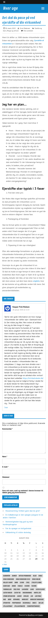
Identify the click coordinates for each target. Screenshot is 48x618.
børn (16, 582)
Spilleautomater (19, 606)
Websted (5, 477)
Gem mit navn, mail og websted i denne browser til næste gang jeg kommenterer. (22, 491)
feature (33, 586)
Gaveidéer (25, 589)
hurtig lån (37, 593)
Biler (34, 576)
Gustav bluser (40, 589)
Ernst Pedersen (25, 28)
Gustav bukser (7, 593)
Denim (14, 586)
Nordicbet (25, 599)
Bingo (40, 576)
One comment (28, 31)
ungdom (36, 281)
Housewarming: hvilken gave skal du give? (22, 511)
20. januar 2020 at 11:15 (21, 310)
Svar (6, 407)
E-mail (5, 467)
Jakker (19, 596)
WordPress (31, 615)
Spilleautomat (7, 606)
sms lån (41, 603)
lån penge (38, 596)
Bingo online (36, 579)
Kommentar (7, 429)
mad (4, 599)
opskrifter (6, 603)
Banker (14, 576)
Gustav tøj (17, 593)
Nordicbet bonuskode (37, 599)
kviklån (26, 596)
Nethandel (16, 599)
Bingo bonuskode (8, 579)
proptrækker (16, 603)
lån (32, 596)
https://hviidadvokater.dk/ (33, 378)
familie (20, 586)
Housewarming (27, 593)
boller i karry (8, 582)
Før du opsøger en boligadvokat (18, 528)
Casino (22, 582)
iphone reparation (9, 596)
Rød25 (34, 603)
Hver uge (10, 8)
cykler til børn (36, 582)
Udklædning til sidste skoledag (18, 532)
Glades (40, 615)
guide (32, 589)
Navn (4, 457)
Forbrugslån (7, 589)
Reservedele (26, 603)
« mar (4, 564)
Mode (9, 599)
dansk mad (6, 586)
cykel (27, 582)
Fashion (27, 586)
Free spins (17, 589)
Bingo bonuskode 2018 (23, 579)
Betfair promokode (25, 576)
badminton (6, 576)
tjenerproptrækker (33, 606)
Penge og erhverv (13, 31)
